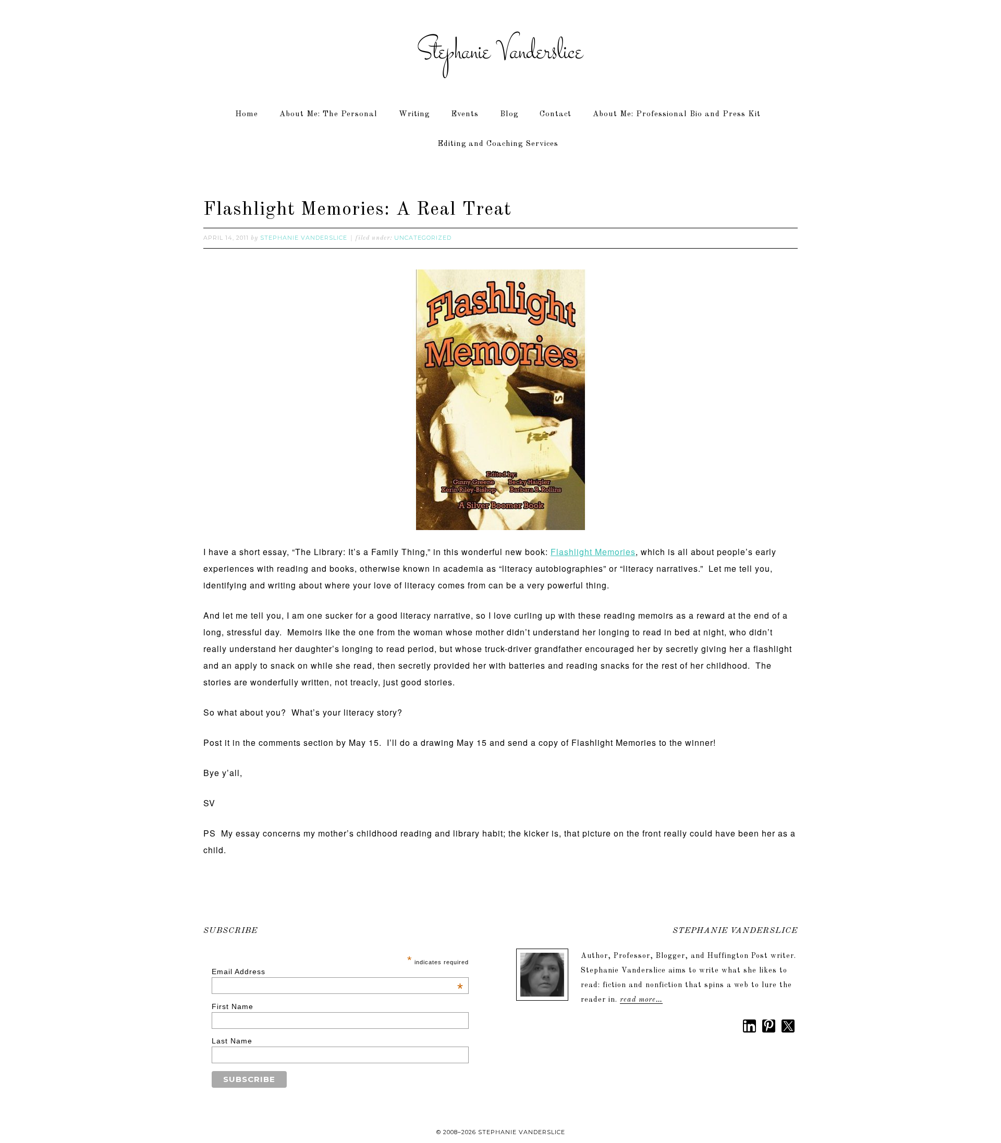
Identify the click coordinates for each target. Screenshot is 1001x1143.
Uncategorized (422, 237)
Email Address (338, 971)
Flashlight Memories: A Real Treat (357, 210)
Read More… (641, 999)
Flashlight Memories (593, 552)
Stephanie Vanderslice (500, 52)
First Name (232, 1006)
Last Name (232, 1041)
